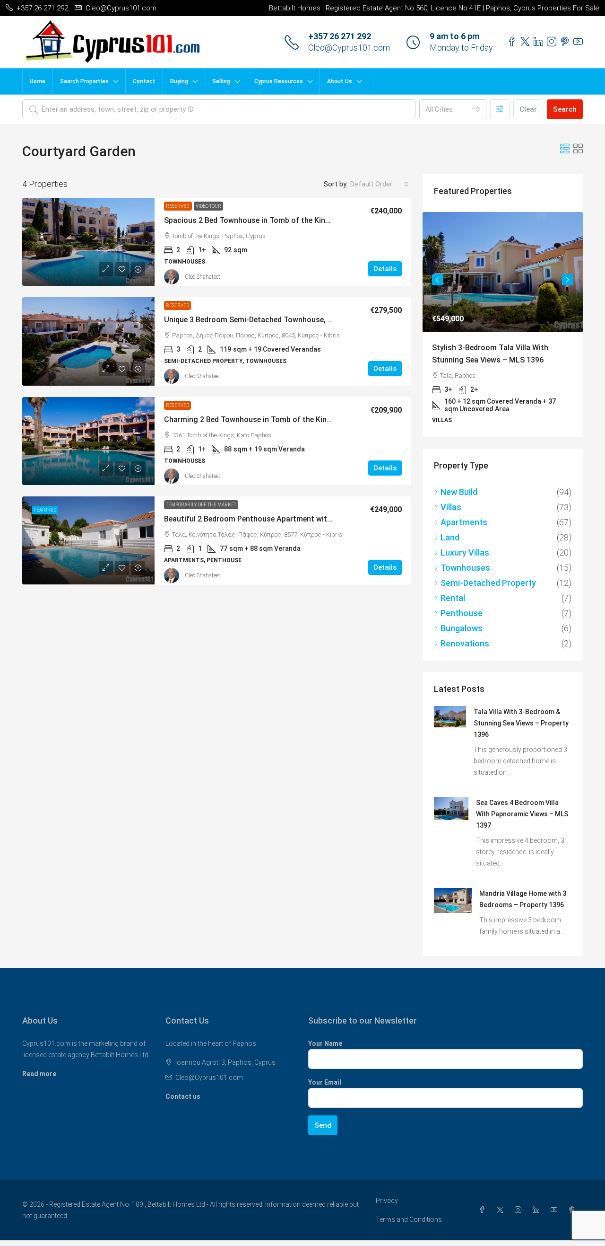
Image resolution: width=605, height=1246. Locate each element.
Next (567, 279)
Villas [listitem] (451, 507)
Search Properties (84, 81)
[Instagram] (520, 1210)
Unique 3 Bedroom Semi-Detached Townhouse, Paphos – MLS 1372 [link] (280, 319)
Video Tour (208, 206)
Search (565, 109)
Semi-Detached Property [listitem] (488, 583)
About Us (339, 81)
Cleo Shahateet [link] (202, 277)
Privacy (387, 1200)
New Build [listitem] (459, 492)
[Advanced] (500, 109)
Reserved (178, 206)
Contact (144, 81)
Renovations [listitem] (465, 643)
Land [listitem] (450, 537)
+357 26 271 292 (339, 36)
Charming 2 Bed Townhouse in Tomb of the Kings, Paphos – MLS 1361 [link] (286, 419)
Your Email (324, 1082)
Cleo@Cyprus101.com (349, 48)
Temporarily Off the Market (201, 504)
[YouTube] (556, 1210)
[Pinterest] (574, 1210)
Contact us (182, 1096)
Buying (179, 81)
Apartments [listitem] (464, 522)
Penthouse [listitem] (462, 613)
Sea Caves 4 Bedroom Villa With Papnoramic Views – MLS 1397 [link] (522, 814)
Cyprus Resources (278, 81)
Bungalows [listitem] (462, 628)
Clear (528, 109)
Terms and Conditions (409, 1219)
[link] (88, 242)
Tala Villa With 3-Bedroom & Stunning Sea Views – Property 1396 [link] (521, 723)
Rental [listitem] (453, 598)
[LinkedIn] (538, 1210)
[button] (565, 149)
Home (37, 81)
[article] (503, 324)
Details (385, 269)
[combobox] (452, 109)
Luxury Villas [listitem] (465, 552)
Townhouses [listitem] (465, 568)
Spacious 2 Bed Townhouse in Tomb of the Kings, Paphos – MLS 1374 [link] (285, 220)
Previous (437, 279)
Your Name (325, 1043)
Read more (39, 1074)
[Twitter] (502, 1210)
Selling (221, 81)
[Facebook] (484, 1210)
